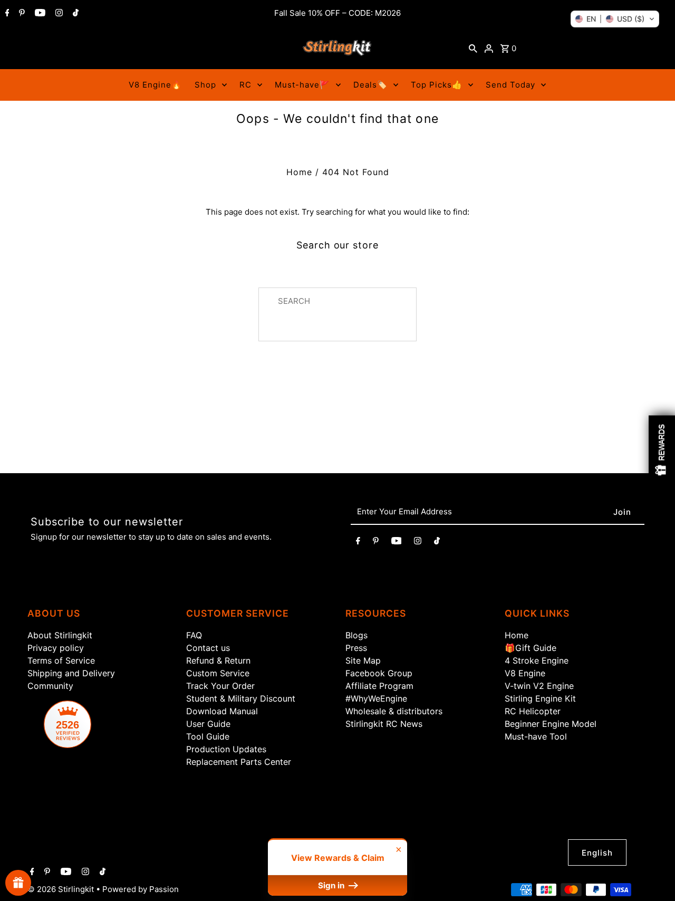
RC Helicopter (533, 711)
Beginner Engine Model (550, 723)
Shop (205, 85)
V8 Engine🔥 (155, 85)
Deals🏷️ (370, 85)
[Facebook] (6, 13)
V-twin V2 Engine (539, 685)
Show (18, 883)
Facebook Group (378, 673)
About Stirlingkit (59, 635)
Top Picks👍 (436, 85)
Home (299, 172)
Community (50, 685)
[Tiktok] (74, 13)
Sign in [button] (332, 885)
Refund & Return (218, 660)
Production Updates (226, 749)
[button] (615, 19)
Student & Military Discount (240, 698)
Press (356, 648)
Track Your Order (220, 685)
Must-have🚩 (302, 85)
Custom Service (217, 673)
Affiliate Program (379, 685)
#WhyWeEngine (376, 698)
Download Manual (222, 711)
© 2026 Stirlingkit (61, 889)
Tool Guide (207, 736)
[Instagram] (58, 13)
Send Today (510, 85)
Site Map (363, 660)
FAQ (194, 635)
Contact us (208, 648)
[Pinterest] (20, 13)
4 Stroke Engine (536, 660)
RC (245, 85)
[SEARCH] (473, 48)
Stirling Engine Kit (540, 698)
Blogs (356, 635)
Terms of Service (61, 660)
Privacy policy (55, 648)
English (597, 853)
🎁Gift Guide (530, 648)
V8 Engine (525, 673)
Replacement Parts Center (238, 761)
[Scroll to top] (653, 879)
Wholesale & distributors (393, 711)
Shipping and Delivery (71, 673)
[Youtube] (38, 13)
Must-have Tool (536, 736)
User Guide (208, 723)
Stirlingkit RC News (383, 723)
